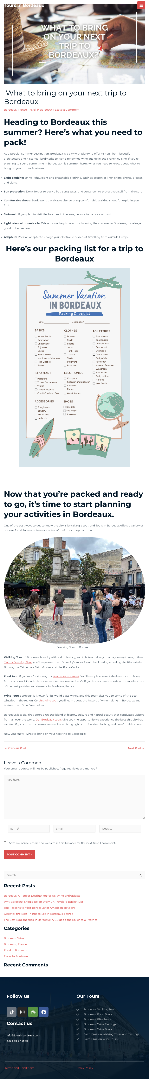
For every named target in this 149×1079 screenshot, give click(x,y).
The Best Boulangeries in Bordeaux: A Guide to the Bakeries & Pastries (50, 919)
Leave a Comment (67, 109)
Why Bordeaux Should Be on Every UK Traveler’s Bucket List (43, 901)
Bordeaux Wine (14, 938)
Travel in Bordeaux (40, 109)
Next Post (136, 748)
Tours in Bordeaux (24, 5)
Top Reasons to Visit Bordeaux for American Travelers (39, 907)
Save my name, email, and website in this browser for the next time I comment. (62, 843)
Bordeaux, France (15, 109)
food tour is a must (66, 676)
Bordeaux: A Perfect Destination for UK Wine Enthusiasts (42, 895)
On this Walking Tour (18, 662)
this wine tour (48, 700)
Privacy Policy (83, 1067)
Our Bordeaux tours (49, 719)
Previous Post (15, 748)
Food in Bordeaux (16, 950)
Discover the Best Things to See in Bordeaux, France (38, 913)
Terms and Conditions (19, 1067)
